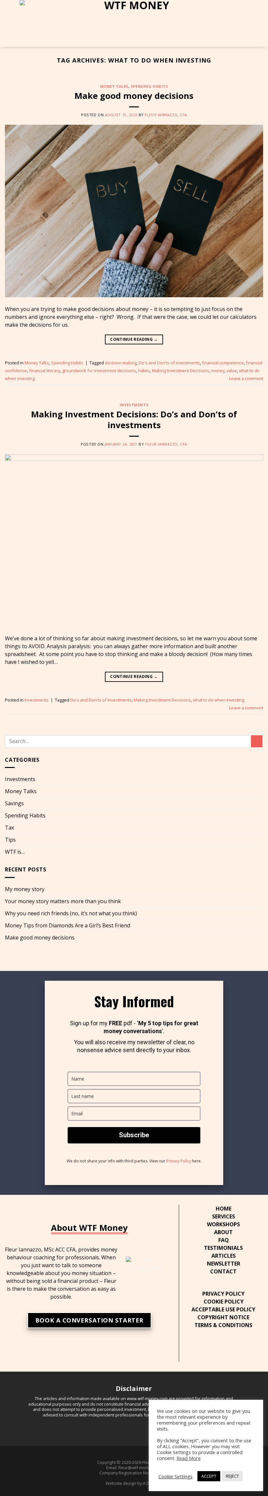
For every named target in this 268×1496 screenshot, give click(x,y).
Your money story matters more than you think (63, 901)
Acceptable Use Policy (223, 1309)
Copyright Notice (223, 1317)
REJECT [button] (232, 1476)
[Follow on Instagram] (209, 1347)
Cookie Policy (223, 1301)
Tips (10, 839)
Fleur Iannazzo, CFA (166, 114)
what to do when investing (218, 700)
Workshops (223, 1224)
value (231, 371)
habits (144, 371)
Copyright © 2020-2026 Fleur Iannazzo (134, 1462)
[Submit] (256, 741)
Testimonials (223, 1247)
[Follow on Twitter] (219, 1347)
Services (223, 1216)
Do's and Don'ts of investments (169, 363)
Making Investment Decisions (180, 371)
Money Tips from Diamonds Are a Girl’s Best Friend (67, 925)
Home (223, 1208)
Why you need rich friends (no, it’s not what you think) (71, 913)
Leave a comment (246, 378)
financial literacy (44, 371)
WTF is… (15, 851)
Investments (134, 404)
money (218, 371)
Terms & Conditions (223, 1325)
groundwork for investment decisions (99, 371)
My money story (24, 889)
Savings (14, 803)
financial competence (223, 363)
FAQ (223, 1240)
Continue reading (134, 339)
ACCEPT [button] (208, 1476)
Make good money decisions (134, 95)
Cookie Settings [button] (176, 1476)
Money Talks (114, 86)
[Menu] (9, 23)
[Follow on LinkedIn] (238, 1347)
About (223, 1232)
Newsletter (223, 1263)
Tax (9, 827)
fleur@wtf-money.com (140, 1467)
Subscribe (134, 1135)
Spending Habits (149, 86)
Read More (188, 1458)
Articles (223, 1255)
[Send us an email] (228, 1347)
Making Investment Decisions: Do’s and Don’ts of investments (134, 420)
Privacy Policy (178, 1161)
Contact (223, 1271)
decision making (121, 363)
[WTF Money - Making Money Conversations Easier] (134, 23)
